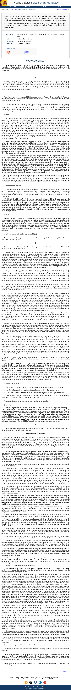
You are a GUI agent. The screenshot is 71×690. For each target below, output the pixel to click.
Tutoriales (38, 679)
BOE (16, 9)
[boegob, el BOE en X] (30, 683)
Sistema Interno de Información (26, 679)
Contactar (12, 677)
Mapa (32, 677)
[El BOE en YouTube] (44, 683)
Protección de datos (56, 677)
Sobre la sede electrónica (22, 677)
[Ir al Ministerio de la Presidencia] (3, 3)
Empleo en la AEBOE (47, 679)
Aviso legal (38, 677)
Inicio (11, 9)
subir (65, 671)
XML (27, 52)
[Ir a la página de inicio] (36, 3)
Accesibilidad (46, 677)
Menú (59, 6)
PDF (11, 52)
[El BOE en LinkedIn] (40, 683)
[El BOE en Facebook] (35, 683)
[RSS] (26, 683)
